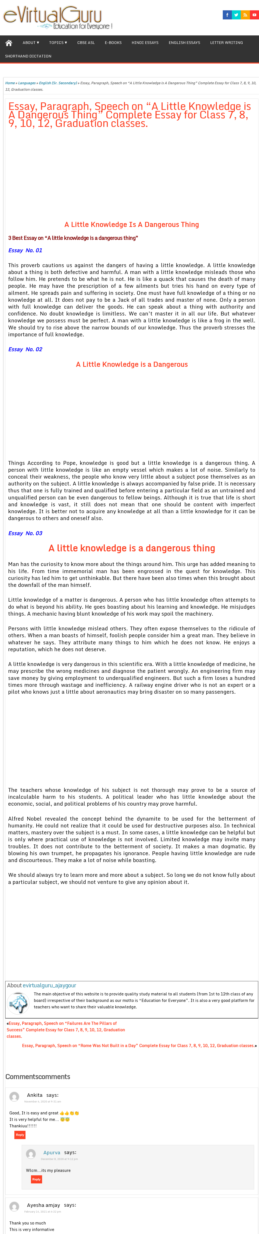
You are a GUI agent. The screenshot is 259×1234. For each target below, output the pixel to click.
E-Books (113, 42)
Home (10, 83)
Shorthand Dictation (28, 56)
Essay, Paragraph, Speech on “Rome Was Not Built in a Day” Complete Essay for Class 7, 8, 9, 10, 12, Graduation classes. (138, 1045)
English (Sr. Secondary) (58, 83)
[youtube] (254, 14)
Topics (56, 42)
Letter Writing (226, 42)
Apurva (51, 1152)
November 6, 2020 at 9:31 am (42, 1101)
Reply (20, 1134)
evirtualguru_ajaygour (49, 985)
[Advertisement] (106, 175)
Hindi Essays (145, 42)
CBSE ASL (86, 42)
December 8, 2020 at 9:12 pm (59, 1159)
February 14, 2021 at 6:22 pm (42, 1212)
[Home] (9, 42)
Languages (26, 83)
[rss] (245, 14)
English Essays (184, 42)
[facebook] (227, 14)
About (29, 42)
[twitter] (236, 14)
